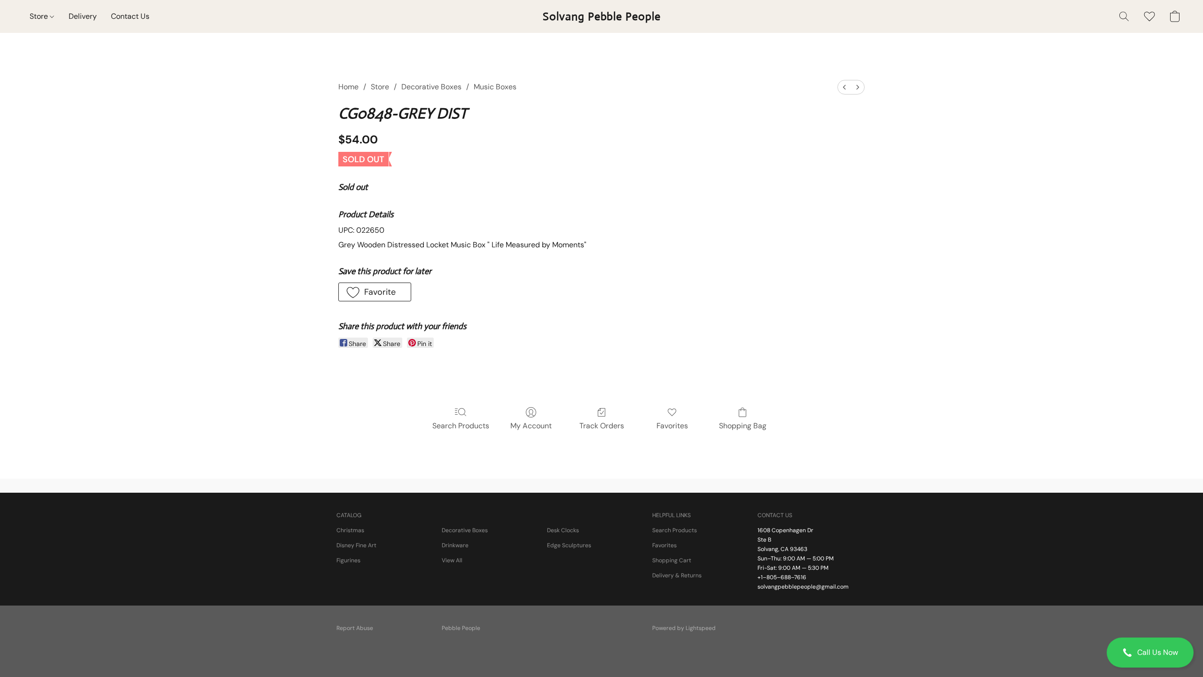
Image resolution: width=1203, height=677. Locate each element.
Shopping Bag (742, 426)
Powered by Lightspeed (684, 628)
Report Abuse (354, 628)
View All (452, 560)
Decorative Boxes (431, 87)
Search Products (460, 426)
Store (40, 16)
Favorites (672, 426)
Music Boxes (495, 87)
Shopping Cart (671, 560)
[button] (1150, 653)
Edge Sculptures (569, 545)
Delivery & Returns (677, 575)
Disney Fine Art (356, 545)
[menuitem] (844, 87)
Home (348, 87)
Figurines (348, 560)
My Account (531, 426)
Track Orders (601, 426)
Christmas (350, 530)
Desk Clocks (563, 530)
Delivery (83, 16)
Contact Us (130, 16)
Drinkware (455, 545)
